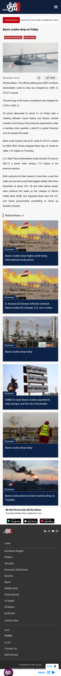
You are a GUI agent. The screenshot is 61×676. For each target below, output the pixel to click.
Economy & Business (13, 37)
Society (9, 575)
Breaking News (11, 20)
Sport (8, 582)
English (8, 636)
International (12, 594)
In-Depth (9, 600)
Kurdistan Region (14, 550)
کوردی (8, 642)
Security (9, 563)
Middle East (11, 588)
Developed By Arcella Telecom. (30, 665)
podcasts (10, 613)
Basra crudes (30, 37)
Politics (9, 557)
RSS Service (11, 654)
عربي (7, 630)
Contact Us (11, 648)
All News (9, 606)
